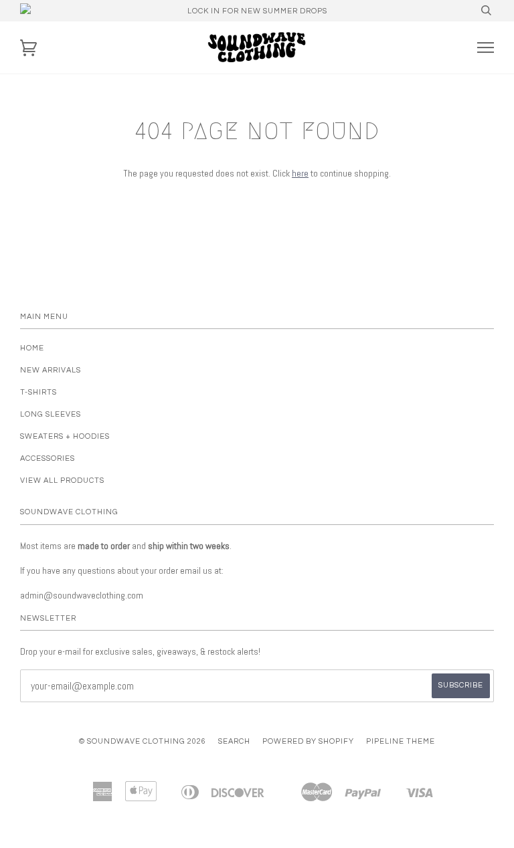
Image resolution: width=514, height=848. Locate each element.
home (32, 348)
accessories (47, 458)
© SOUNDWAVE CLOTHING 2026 (142, 741)
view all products (62, 480)
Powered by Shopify (308, 741)
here (300, 173)
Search (234, 741)
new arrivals (50, 370)
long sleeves (50, 414)
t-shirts (38, 392)
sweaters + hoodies (65, 436)
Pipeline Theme (400, 741)
